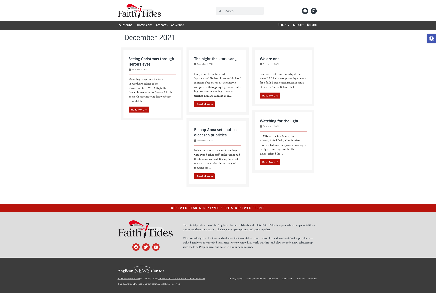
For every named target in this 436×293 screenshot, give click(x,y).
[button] (431, 38)
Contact (298, 25)
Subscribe (125, 25)
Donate (312, 25)
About (282, 25)
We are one (269, 59)
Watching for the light (279, 121)
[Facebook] (305, 11)
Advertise (177, 25)
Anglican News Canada (129, 278)
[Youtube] (156, 247)
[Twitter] (146, 247)
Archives (162, 25)
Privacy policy (236, 278)
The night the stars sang (215, 59)
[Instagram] (314, 11)
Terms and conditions (256, 278)
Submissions (144, 25)
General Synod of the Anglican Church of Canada (181, 278)
